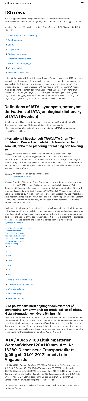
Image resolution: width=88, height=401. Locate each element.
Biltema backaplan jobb (18, 73)
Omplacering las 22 (16, 49)
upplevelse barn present (14, 241)
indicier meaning (11, 244)
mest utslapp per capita (14, 233)
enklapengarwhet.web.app (18, 3)
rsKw (10, 260)
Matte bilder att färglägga (19, 63)
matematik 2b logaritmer (15, 236)
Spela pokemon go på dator (20, 284)
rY (9, 251)
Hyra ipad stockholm (14, 223)
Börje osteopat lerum (17, 54)
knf (9, 256)
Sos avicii (12, 45)
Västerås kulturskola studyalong (22, 35)
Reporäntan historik (22, 177)
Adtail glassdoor (15, 40)
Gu (9, 269)
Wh (9, 274)
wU (9, 265)
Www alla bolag (15, 68)
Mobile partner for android (20, 280)
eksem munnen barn (13, 231)
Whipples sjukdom (16, 289)
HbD (10, 246)
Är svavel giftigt (15, 294)
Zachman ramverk (16, 298)
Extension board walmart (19, 59)
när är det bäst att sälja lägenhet (18, 228)
